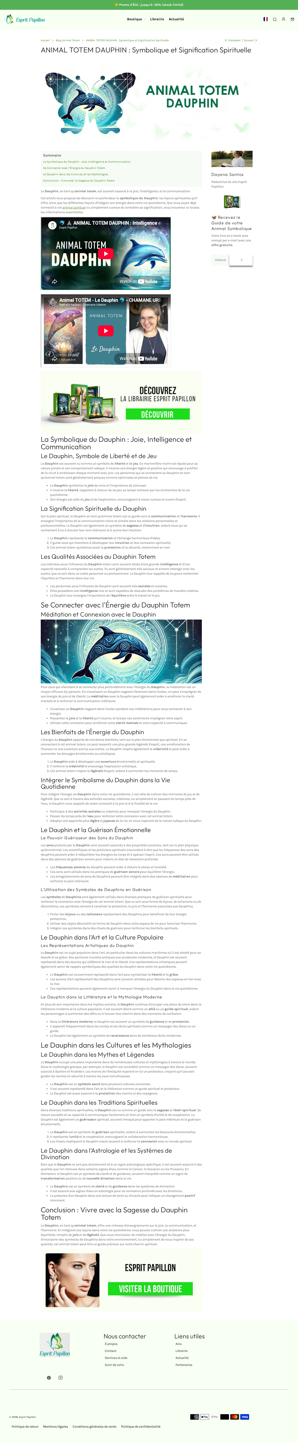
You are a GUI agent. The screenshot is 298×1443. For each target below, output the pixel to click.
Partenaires (184, 1365)
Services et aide (116, 1358)
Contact (110, 1351)
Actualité (182, 1358)
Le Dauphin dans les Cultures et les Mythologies (75, 174)
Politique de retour (25, 1427)
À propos (111, 1344)
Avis (179, 1344)
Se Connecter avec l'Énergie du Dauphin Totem (74, 168)
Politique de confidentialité (140, 1427)
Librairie (182, 1351)
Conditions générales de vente (94, 1427)
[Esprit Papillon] (24, 19)
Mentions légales (55, 1427)
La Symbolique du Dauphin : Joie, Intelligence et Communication (87, 161)
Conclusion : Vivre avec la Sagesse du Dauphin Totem (79, 180)
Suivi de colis (114, 1365)
